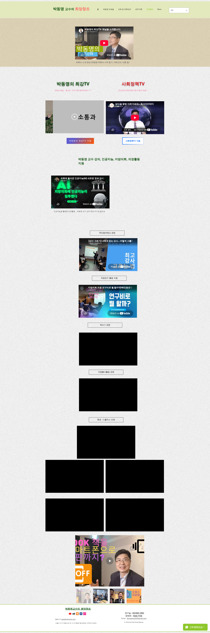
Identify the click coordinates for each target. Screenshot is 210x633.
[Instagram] (84, 613)
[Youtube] (70, 613)
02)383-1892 (138, 613)
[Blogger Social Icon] (77, 613)
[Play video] (75, 117)
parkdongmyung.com (68, 619)
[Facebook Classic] (81, 613)
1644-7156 (137, 615)
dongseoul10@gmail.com (136, 618)
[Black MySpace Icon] (73, 613)
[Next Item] (140, 560)
